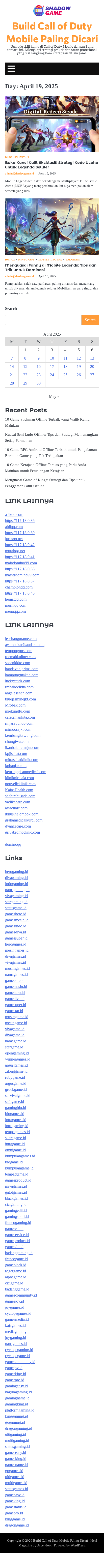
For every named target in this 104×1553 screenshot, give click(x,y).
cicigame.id (14, 1283)
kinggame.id (15, 1519)
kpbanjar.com (16, 766)
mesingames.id (17, 950)
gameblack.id (15, 1265)
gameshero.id (15, 914)
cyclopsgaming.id (19, 1349)
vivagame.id (14, 1029)
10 (52, 358)
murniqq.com (15, 605)
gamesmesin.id (17, 920)
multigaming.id (17, 1440)
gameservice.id (17, 1235)
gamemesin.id (16, 986)
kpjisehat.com (16, 753)
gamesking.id (15, 1458)
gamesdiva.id (15, 932)
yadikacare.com (17, 802)
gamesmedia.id (17, 1319)
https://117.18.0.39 (20, 533)
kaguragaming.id (18, 1392)
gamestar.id (14, 1011)
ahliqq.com (14, 526)
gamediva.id (14, 999)
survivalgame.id (17, 1095)
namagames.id (16, 974)
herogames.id (15, 944)
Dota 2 (10, 259)
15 (25, 366)
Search (11, 308)
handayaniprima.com (21, 669)
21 (12, 375)
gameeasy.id (14, 1495)
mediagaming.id (18, 1331)
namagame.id (15, 1041)
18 (65, 366)
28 (12, 383)
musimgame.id (16, 1017)
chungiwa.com (17, 741)
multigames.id (16, 1483)
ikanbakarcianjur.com (22, 747)
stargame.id (14, 1047)
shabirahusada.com (20, 796)
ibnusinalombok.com (21, 814)
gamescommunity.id (21, 1295)
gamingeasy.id (16, 1386)
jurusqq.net (14, 539)
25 (65, 375)
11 (65, 358)
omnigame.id (15, 1150)
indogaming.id (16, 884)
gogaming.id (15, 1422)
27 (92, 375)
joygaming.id (15, 1337)
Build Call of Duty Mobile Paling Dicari (60, 1540)
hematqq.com (16, 599)
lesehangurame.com (21, 638)
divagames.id (15, 956)
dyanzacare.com (18, 826)
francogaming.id (18, 1222)
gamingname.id (17, 1398)
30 (39, 383)
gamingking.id (16, 1404)
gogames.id (14, 1471)
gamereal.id (14, 1228)
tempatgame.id (16, 1174)
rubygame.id (15, 1077)
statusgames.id (16, 1489)
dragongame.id (17, 1525)
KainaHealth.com (19, 790)
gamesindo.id (15, 926)
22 (25, 375)
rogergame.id (15, 1271)
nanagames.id (16, 1343)
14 (12, 366)
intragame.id (15, 1144)
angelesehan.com (18, 693)
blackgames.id (16, 1198)
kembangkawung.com (22, 735)
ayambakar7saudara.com (24, 644)
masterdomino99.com (22, 575)
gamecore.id (14, 980)
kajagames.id (15, 1325)
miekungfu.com (17, 711)
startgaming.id (16, 902)
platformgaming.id (19, 1410)
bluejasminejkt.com (20, 699)
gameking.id (15, 1501)
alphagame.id (15, 1277)
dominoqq (13, 844)
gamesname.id (16, 1464)
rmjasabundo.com (19, 723)
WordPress (78, 1545)
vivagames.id (15, 962)
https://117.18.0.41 (20, 557)
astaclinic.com (16, 808)
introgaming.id (16, 1126)
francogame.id (16, 1259)
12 (79, 358)
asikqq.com (14, 514)
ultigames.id (14, 1477)
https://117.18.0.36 (20, 520)
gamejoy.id (13, 1368)
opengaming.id (17, 1053)
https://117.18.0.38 (20, 569)
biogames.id (14, 1113)
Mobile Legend (50, 259)
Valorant (73, 259)
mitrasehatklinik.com (21, 759)
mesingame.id (16, 1023)
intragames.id (15, 1120)
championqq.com (19, 587)
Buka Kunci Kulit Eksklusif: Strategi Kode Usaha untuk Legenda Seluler (51, 164)
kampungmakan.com (21, 675)
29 (25, 383)
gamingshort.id (17, 1216)
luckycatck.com (17, 681)
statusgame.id (16, 908)
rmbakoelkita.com (19, 687)
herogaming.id (16, 871)
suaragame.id (15, 1138)
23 (39, 375)
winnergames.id (17, 1059)
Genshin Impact (17, 157)
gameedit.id (14, 1247)
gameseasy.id (15, 1452)
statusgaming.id (17, 1446)
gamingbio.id (15, 1107)
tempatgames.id (17, 1132)
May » (54, 396)
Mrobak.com (15, 705)
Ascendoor (44, 1545)
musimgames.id (17, 968)
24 (52, 375)
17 (52, 366)
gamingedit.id (16, 1210)
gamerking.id (15, 1374)
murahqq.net (15, 551)
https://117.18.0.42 (20, 545)
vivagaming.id (16, 896)
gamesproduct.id (18, 1180)
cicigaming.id (16, 1204)
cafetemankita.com (20, 717)
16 (39, 366)
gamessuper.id (16, 938)
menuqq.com (15, 611)
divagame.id (14, 1035)
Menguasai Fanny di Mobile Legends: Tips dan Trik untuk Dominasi (50, 267)
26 (79, 375)
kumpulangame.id (19, 1168)
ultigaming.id (15, 1434)
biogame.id (14, 1162)
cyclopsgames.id (18, 1313)
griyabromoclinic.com (22, 832)
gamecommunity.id (20, 1362)
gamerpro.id (14, 1380)
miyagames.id (16, 1186)
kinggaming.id (16, 1416)
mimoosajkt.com (18, 729)
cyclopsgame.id (17, 1356)
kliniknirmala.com (19, 778)
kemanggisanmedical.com (25, 772)
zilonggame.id (16, 1071)
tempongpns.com (18, 651)
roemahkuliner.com (20, 657)
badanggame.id (17, 1289)
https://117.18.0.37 (20, 581)
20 (92, 366)
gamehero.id (15, 992)
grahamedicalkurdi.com (23, 820)
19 (79, 366)
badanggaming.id (19, 1253)
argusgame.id (15, 1083)
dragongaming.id (18, 1428)
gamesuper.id (15, 1005)
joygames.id (14, 1307)
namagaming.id (17, 890)
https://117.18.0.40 (20, 593)
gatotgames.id (16, 1192)
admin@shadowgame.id (19, 173)
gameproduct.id (17, 1241)
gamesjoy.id (14, 1301)
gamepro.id (14, 1513)
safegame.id (14, 1101)
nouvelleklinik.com (20, 784)
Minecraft (26, 259)
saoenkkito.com (17, 663)
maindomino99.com (21, 563)
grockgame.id (16, 1089)
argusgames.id (16, 1065)
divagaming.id (16, 877)
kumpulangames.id (20, 1156)
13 (92, 358)
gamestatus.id (16, 1507)
